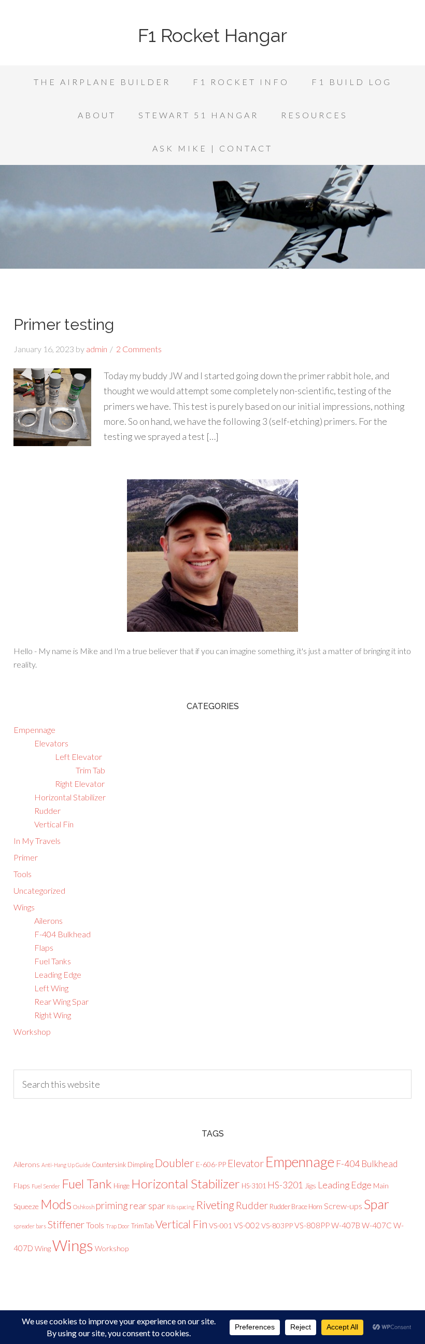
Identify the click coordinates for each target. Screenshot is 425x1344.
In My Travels (37, 841)
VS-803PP (277, 1225)
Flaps (43, 947)
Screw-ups (343, 1206)
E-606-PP (211, 1164)
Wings (24, 907)
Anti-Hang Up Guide (65, 1164)
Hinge (122, 1186)
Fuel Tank (87, 1183)
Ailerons (48, 920)
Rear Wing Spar (61, 1001)
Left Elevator (78, 756)
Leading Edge (57, 974)
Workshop (32, 1031)
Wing (43, 1248)
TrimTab (142, 1226)
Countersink (109, 1164)
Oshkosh (83, 1206)
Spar (376, 1204)
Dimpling (140, 1164)
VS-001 (220, 1225)
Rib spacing (180, 1206)
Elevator (246, 1163)
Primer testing (63, 324)
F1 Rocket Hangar (212, 35)
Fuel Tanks (52, 961)
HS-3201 (285, 1185)
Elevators (51, 743)
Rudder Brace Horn (296, 1206)
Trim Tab (90, 770)
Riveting (215, 1205)
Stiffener (66, 1224)
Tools (22, 874)
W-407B (345, 1225)
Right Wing (52, 1015)
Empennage (34, 730)
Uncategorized (39, 890)
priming (112, 1205)
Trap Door (118, 1226)
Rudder (47, 810)
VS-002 (247, 1225)
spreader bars (29, 1226)
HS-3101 (254, 1186)
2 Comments (139, 349)
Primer (25, 857)
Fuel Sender (46, 1186)
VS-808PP (312, 1225)
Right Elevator (80, 783)
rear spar (147, 1205)
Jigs (310, 1185)
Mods (56, 1204)
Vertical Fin (54, 824)
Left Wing (51, 988)
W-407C (377, 1225)
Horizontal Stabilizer (70, 797)
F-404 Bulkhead (62, 934)
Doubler (174, 1162)
